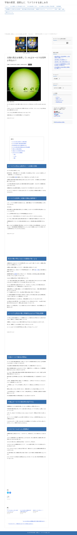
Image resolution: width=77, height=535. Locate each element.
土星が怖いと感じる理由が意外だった (62, 61)
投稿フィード (58, 98)
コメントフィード (59, 100)
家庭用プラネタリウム (40, 9)
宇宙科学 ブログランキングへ (58, 113)
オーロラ (30, 64)
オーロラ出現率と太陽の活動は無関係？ (19, 143)
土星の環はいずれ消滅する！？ (61, 59)
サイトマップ (49, 9)
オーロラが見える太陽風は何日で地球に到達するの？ (34, 521)
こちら (28, 52)
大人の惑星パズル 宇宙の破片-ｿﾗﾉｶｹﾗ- (17, 6)
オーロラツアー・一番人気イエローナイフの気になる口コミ (21, 523)
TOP (16, 33)
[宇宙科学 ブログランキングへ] (57, 112)
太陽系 (15, 273)
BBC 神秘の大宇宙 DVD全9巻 (28, 9)
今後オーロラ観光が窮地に (17, 148)
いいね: (15, 156)
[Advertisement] (38, 24)
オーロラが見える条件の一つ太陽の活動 (19, 141)
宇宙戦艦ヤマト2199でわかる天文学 (13, 9)
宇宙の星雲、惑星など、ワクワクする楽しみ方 (26, 2)
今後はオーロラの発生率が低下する (18, 150)
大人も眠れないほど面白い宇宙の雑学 (46, 6)
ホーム (7, 6)
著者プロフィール (9, 12)
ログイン (58, 97)
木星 (38, 269)
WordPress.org (59, 102)
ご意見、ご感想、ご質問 (59, 9)
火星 (35, 269)
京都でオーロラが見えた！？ (38, 510)
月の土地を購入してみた (32, 6)
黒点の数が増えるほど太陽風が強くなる (19, 145)
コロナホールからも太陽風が (17, 152)
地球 (16, 177)
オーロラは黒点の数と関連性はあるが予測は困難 (21, 147)
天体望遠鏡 (58, 6)
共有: (15, 154)
